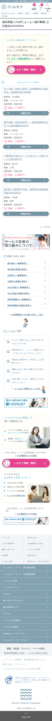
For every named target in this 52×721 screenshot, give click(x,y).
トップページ (7, 660)
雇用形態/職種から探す (14, 653)
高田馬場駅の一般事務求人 (19, 299)
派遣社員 (44, 13)
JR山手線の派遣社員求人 (18, 293)
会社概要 (4, 555)
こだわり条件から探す (38, 653)
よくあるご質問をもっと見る (27, 389)
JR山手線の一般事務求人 (18, 287)
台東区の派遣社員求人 (17, 281)
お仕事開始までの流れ (35, 543)
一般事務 (35, 13)
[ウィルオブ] (12, 7)
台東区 (27, 13)
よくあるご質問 (7, 561)
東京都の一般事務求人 (17, 263)
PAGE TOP (26, 717)
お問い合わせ (7, 664)
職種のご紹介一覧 (7, 549)
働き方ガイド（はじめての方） (38, 561)
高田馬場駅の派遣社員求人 (19, 305)
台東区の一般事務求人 (17, 275)
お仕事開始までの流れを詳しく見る (27, 315)
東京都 (20, 13)
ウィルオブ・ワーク (8, 1)
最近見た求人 (32, 537)
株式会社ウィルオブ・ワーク (33, 678)
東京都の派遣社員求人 (17, 269)
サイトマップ (20, 664)
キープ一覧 (5, 537)
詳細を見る (26, 113)
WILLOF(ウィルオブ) (8, 13)
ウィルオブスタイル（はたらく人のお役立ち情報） (22, 669)
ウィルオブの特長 (33, 549)
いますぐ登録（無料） (26, 69)
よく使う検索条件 (7, 543)
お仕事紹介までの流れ (27, 455)
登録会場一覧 (32, 555)
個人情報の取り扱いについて (35, 660)
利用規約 (18, 660)
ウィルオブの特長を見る (16, 496)
